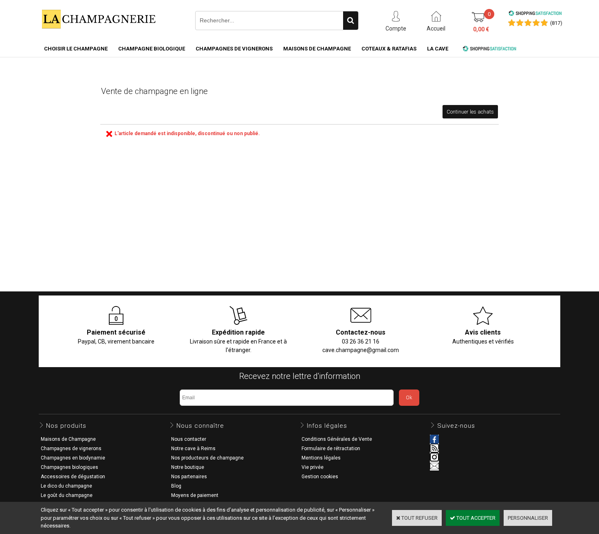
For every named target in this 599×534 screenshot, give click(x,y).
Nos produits (66, 425)
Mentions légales (321, 458)
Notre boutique (187, 467)
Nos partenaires (189, 476)
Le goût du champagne (66, 495)
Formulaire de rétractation (331, 448)
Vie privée (313, 467)
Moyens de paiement (194, 495)
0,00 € (481, 29)
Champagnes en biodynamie (73, 458)
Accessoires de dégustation (73, 476)
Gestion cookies (320, 476)
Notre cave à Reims (193, 448)
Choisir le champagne (76, 49)
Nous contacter (188, 439)
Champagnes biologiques (69, 467)
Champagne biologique (151, 49)
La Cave (437, 49)
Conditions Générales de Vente (337, 439)
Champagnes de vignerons (234, 49)
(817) (556, 23)
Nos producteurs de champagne (207, 458)
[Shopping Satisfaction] (535, 14)
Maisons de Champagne (317, 49)
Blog (176, 486)
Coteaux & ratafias (388, 49)
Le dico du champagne (66, 486)
